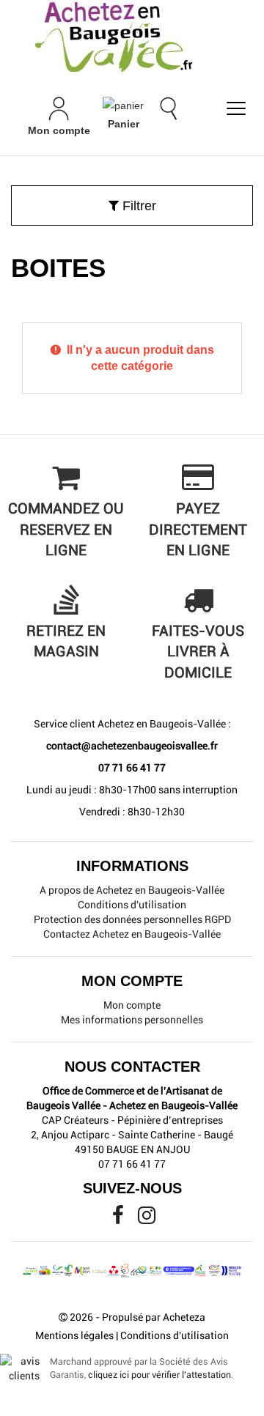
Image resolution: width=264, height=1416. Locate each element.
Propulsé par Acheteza (153, 1317)
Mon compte (132, 1005)
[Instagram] (146, 1219)
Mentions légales (74, 1335)
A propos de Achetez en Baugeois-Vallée (132, 890)
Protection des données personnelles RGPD (132, 919)
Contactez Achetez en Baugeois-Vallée (132, 934)
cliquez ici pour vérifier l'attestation (159, 1374)
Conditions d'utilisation (132, 905)
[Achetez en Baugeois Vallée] (132, 36)
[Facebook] (119, 1219)
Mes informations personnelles (132, 1020)
